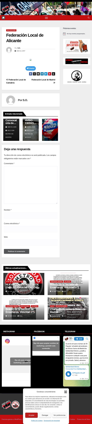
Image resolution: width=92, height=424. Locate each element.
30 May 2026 (56, 291)
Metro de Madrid (17, 281)
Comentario (9, 163)
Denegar (45, 415)
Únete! (31, 68)
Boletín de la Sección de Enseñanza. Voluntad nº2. (64, 286)
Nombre (7, 210)
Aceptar (31, 415)
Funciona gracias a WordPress (12, 419)
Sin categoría (11, 30)
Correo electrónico (12, 223)
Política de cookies (37, 420)
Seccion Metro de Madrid (9, 134)
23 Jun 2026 (12, 291)
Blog (8, 281)
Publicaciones (24, 306)
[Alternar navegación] (46, 18)
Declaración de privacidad (52, 420)
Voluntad (67, 281)
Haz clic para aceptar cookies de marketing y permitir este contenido (27, 361)
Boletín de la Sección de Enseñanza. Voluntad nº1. (20, 311)
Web (6, 237)
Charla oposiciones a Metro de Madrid (67, 311)
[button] (66, 392)
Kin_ (21, 291)
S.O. (19, 48)
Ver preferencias (60, 415)
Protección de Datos (83, 419)
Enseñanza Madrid (56, 281)
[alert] (76, 33)
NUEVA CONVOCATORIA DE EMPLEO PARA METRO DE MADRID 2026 (22, 287)
